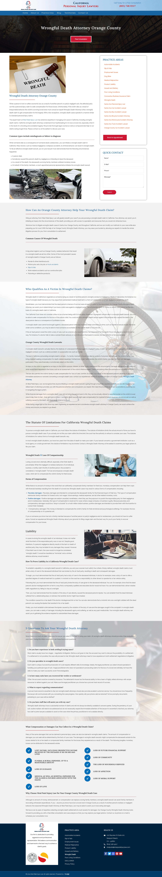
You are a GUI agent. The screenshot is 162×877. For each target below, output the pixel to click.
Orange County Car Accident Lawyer (117, 128)
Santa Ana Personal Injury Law (114, 104)
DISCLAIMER (69, 861)
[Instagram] (113, 853)
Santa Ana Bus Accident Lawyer (115, 112)
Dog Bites (107, 76)
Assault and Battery (111, 88)
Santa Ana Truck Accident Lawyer (116, 124)
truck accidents (53, 264)
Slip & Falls (108, 68)
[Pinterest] (117, 853)
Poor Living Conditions (112, 92)
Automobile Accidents (112, 64)
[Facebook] (105, 853)
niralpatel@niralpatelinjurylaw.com (118, 847)
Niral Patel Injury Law (30, 120)
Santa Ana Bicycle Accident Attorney (117, 116)
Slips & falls (32, 267)
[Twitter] (109, 853)
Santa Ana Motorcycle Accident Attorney (118, 120)
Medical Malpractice (111, 80)
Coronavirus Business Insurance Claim (117, 96)
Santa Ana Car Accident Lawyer (115, 108)
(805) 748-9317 (127, 6)
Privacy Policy (69, 864)
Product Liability (110, 84)
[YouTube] (120, 853)
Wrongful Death (109, 100)
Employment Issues (111, 72)
